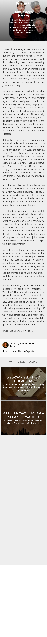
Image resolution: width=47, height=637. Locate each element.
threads (22, 3)
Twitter (13, 346)
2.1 (30, 4)
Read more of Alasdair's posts (18, 351)
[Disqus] (23, 469)
